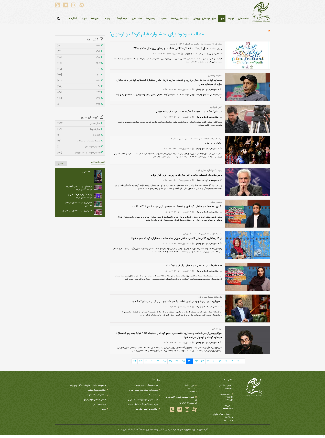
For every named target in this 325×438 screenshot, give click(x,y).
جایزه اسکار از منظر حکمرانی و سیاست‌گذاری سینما (80, 196)
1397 (79, 92)
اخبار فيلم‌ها (79, 129)
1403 (79, 57)
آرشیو (60, 163)
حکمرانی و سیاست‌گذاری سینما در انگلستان (78, 204)
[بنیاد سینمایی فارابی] (261, 12)
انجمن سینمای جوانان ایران (95, 399)
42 (140, 361)
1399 (79, 81)
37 (170, 361)
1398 (79, 86)
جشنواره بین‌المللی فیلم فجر (147, 409)
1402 (79, 63)
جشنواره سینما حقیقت (97, 390)
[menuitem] (221, 18)
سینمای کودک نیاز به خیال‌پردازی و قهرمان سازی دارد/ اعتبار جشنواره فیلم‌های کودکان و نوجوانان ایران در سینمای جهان (169, 82)
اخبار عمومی (214, 53)
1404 (79, 51)
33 (196, 361)
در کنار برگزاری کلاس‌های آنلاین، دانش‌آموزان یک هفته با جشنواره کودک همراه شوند (176, 238)
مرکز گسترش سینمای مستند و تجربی (143, 399)
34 (189, 361)
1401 (79, 69)
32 (202, 361)
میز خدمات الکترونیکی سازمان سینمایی (142, 404)
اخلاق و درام (87, 172)
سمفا (104, 409)
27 (232, 361)
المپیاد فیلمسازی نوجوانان (79, 141)
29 (220, 361)
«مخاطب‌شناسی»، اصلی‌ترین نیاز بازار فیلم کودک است (192, 265)
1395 (79, 104)
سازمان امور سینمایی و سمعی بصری (143, 390)
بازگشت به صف (213, 143)
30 (214, 361)
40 (152, 361)
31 (208, 361)
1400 (79, 75)
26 (238, 361)
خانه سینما (153, 395)
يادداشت (79, 135)
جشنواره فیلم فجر (79, 147)
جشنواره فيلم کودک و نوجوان (196, 53)
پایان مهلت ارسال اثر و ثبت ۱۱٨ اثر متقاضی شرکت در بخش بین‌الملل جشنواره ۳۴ (178, 48)
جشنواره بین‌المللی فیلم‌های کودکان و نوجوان (88, 385)
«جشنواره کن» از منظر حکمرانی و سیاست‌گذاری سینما (79, 188)
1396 (79, 98)
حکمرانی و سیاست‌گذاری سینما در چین (76, 210)
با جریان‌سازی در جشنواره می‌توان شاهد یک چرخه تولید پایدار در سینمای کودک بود (176, 301)
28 (226, 361)
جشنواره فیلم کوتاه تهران (96, 395)
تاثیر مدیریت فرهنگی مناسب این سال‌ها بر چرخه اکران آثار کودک (186, 175)
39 (158, 361)
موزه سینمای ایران (99, 404)
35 (183, 361)
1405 (79, 46)
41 (146, 361)
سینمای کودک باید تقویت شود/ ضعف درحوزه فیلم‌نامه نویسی (188, 111)
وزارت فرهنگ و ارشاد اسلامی (146, 385)
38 (164, 361)
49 (134, 361)
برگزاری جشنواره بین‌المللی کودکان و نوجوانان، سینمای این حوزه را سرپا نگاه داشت (177, 206)
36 (177, 361)
